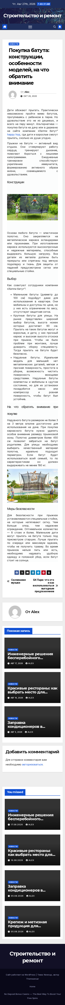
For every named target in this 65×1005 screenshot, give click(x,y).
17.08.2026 (17, 824)
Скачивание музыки (18, 581)
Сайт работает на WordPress (21, 974)
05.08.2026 (17, 896)
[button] (54, 26)
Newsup (48, 974)
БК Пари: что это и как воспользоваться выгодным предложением (43, 586)
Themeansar (32, 979)
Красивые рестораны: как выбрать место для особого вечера (32, 692)
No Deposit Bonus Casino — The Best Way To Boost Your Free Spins (32, 996)
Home (32, 986)
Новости (14, 44)
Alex (26, 92)
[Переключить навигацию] (30, 27)
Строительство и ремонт (32, 16)
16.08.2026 (17, 860)
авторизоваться (32, 764)
